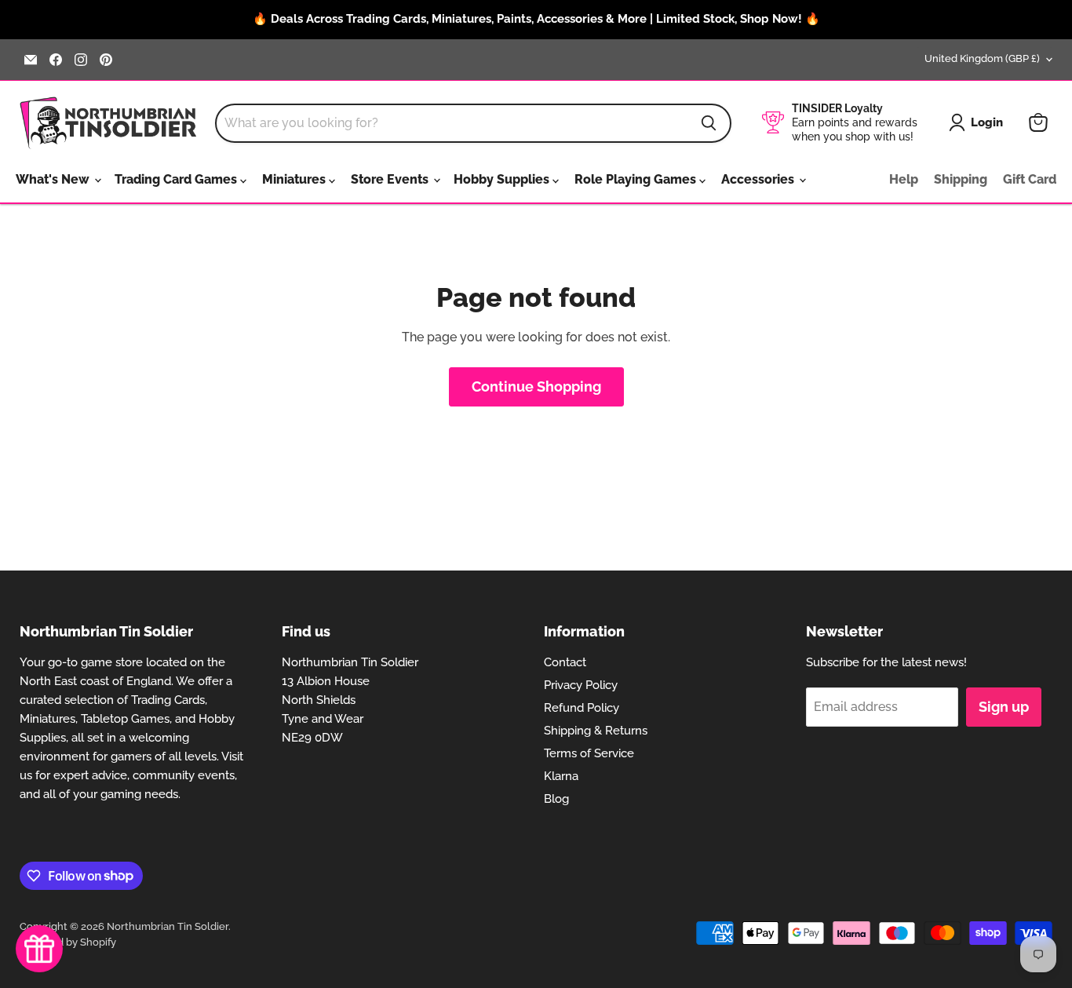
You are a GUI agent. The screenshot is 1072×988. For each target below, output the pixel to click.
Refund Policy (581, 708)
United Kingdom (982, 58)
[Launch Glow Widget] (39, 948)
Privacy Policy (581, 685)
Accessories (759, 179)
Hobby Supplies (503, 179)
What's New (54, 179)
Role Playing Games (636, 179)
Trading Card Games (177, 179)
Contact (565, 662)
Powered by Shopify (68, 942)
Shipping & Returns (595, 731)
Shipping (960, 179)
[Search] (708, 123)
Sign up (1004, 706)
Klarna (561, 776)
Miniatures (295, 179)
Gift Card (1029, 179)
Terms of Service (589, 753)
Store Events (391, 179)
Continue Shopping (536, 386)
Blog (556, 799)
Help (903, 179)
